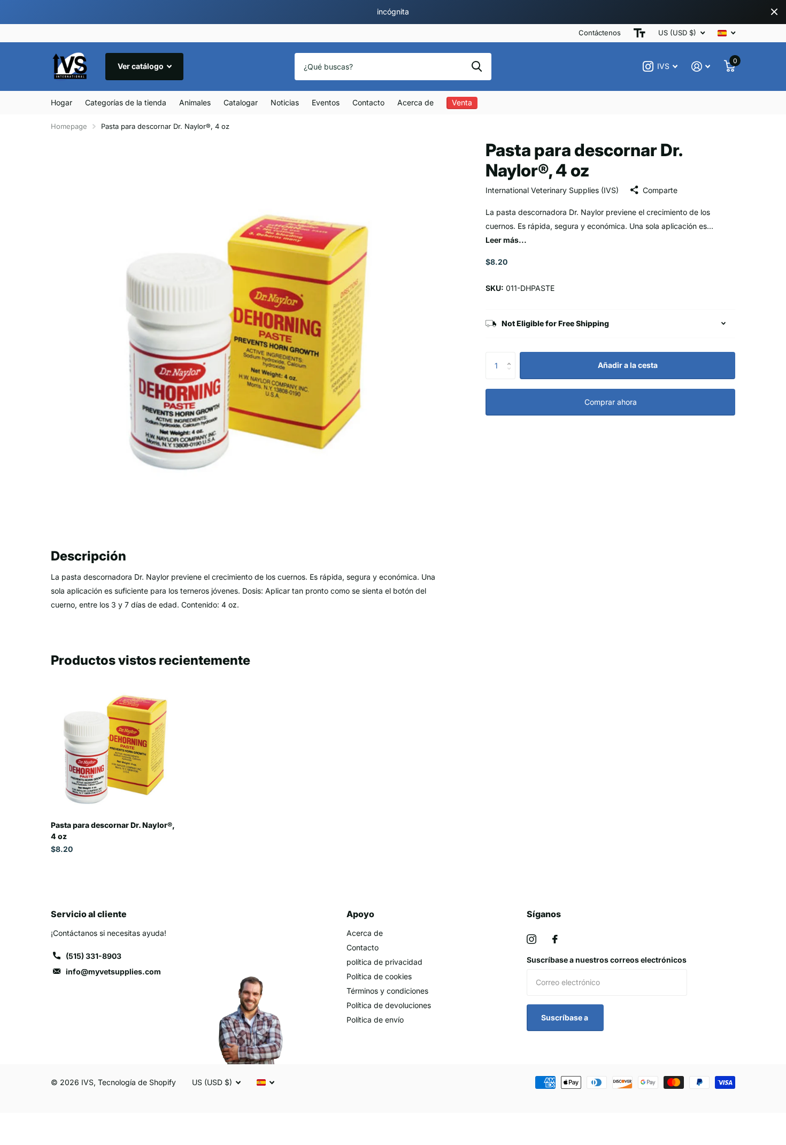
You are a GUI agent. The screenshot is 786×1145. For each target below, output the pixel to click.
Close (774, 12)
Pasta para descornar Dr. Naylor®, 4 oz (112, 830)
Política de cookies (379, 976)
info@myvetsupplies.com (113, 971)
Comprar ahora (610, 401)
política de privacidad (384, 961)
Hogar (61, 102)
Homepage (69, 126)
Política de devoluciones (388, 1005)
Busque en (476, 66)
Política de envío (375, 1019)
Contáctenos (600, 32)
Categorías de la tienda (125, 102)
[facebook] (555, 939)
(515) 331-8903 (93, 955)
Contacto (368, 102)
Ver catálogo (141, 66)
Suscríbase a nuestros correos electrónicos (607, 959)
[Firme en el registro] (701, 67)
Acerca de (415, 102)
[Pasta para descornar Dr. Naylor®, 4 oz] (116, 747)
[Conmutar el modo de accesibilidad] (639, 33)
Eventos (326, 102)
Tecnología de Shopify (137, 1082)
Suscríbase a (565, 1017)
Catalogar (241, 102)
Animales (195, 102)
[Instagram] (531, 939)
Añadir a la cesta (628, 365)
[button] (511, 356)
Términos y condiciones (387, 990)
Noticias (285, 102)
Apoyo (360, 914)
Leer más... (506, 239)
